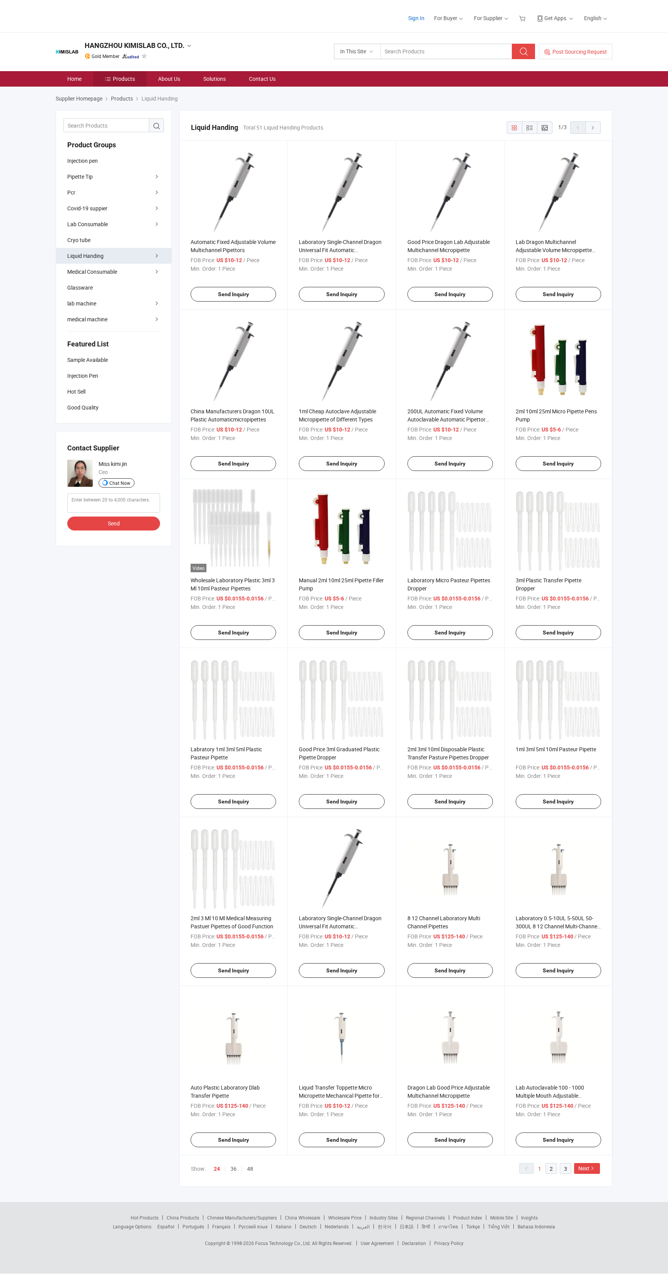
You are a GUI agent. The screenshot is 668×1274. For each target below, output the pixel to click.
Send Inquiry (233, 294)
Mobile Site (501, 1217)
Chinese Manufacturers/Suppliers (242, 1217)
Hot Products (144, 1217)
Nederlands (337, 1226)
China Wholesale (302, 1217)
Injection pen (82, 160)
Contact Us (262, 78)
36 (233, 1168)
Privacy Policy (449, 1243)
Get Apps (555, 18)
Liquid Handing (85, 255)
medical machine (87, 319)
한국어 (385, 1226)
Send (114, 523)
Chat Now (119, 483)
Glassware (80, 287)
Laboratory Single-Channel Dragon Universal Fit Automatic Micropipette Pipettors (340, 250)
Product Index (467, 1217)
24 (217, 1169)
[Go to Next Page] (593, 127)
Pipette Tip (80, 176)
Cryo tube (78, 240)
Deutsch (308, 1226)
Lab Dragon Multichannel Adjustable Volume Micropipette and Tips (554, 250)
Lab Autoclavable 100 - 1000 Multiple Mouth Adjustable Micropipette (550, 1095)
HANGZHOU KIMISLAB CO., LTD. (134, 45)
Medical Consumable (92, 271)
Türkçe (473, 1226)
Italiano (283, 1226)
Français (221, 1226)
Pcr (71, 192)
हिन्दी (426, 1226)
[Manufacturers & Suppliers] (105, 15)
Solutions (214, 78)
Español (165, 1226)
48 (250, 1168)
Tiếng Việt (499, 1226)
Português (193, 1226)
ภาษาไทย (448, 1226)
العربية (363, 1226)
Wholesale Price (344, 1217)
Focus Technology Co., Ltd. (283, 1243)
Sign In (416, 18)
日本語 (407, 1226)
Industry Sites (384, 1217)
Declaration (414, 1243)
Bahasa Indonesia (536, 1226)
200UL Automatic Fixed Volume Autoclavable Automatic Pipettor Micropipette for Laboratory (446, 419)
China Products (183, 1217)
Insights (529, 1217)
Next (584, 1168)
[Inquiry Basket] (523, 18)
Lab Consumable (87, 224)
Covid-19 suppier (87, 208)
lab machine (81, 303)
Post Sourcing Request (579, 51)
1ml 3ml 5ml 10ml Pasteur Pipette (556, 749)
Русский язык (253, 1226)
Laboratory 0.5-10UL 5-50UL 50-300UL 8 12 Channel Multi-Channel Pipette (557, 926)
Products (124, 78)
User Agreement (377, 1243)
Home (74, 78)
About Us (169, 78)
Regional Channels (425, 1217)
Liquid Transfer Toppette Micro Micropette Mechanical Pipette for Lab (339, 1095)
